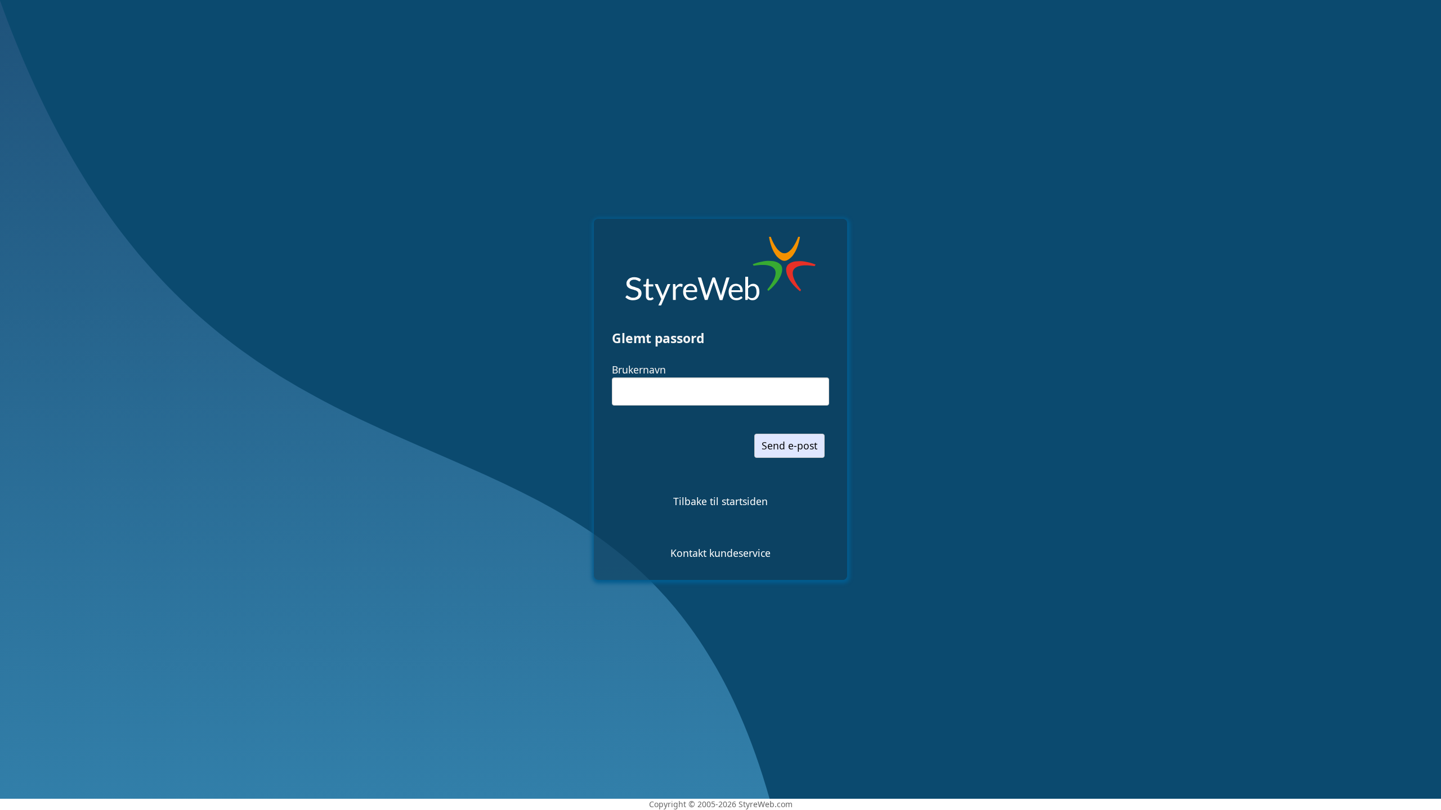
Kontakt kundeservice (720, 553)
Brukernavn (639, 369)
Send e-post (789, 445)
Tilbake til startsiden (720, 501)
